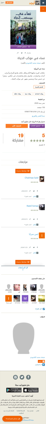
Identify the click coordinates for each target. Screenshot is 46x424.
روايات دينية (28, 94)
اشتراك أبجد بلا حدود (8, 410)
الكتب (37, 410)
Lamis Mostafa (25, 292)
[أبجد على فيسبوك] (28, 377)
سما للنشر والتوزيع (38, 116)
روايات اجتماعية (39, 94)
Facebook (25, 52)
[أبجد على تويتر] (21, 377)
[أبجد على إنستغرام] (15, 377)
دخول (2, 2)
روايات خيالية (17, 94)
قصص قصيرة (39, 87)
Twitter (21, 52)
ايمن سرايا (9, 303)
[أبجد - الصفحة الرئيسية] (31, 3)
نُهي (19, 292)
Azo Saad (42, 303)
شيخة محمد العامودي (33, 63)
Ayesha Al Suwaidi (41, 292)
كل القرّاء (38, 309)
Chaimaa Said (33, 303)
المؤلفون (21, 413)
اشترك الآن (16, 125)
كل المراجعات (23, 267)
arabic (10, 292)
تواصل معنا (30, 410)
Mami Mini (25, 303)
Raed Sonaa (33, 292)
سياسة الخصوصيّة (29, 420)
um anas (17, 303)
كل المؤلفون (38, 364)
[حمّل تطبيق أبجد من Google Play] (14, 390)
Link (30, 190)
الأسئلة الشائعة (21, 410)
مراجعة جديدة (22, 170)
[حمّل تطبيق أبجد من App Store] (31, 390)
